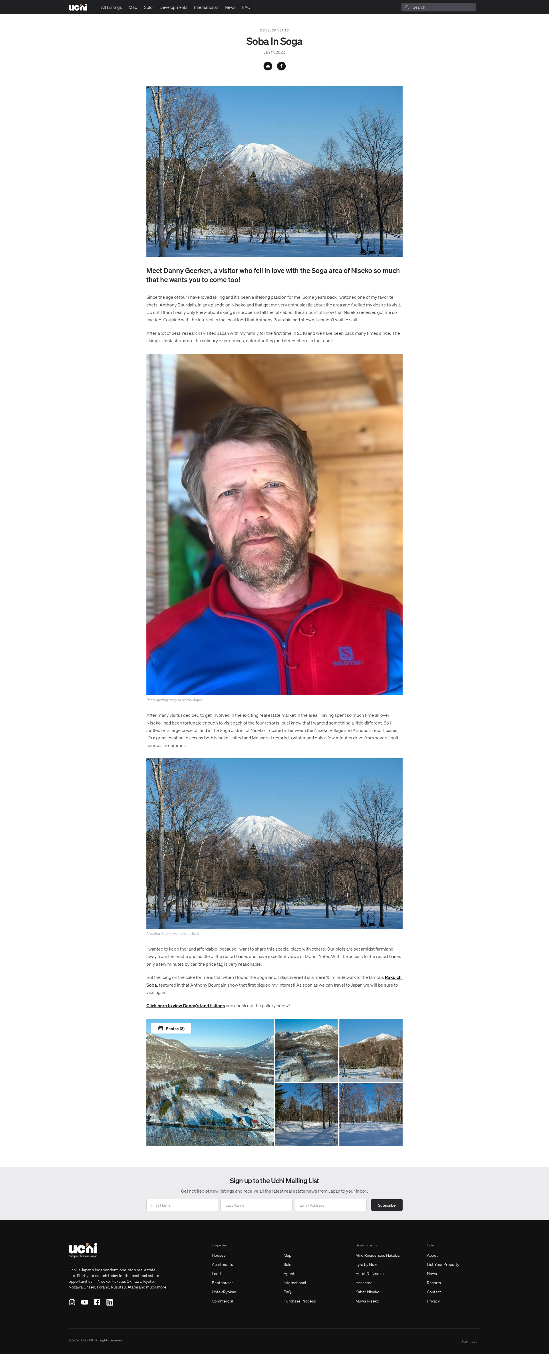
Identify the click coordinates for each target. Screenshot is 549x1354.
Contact (434, 1291)
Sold (148, 7)
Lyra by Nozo (367, 1264)
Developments (173, 7)
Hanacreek (365, 1282)
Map (133, 7)
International (206, 7)
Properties (219, 1245)
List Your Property (443, 1264)
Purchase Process (300, 1300)
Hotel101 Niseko (369, 1273)
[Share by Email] (267, 66)
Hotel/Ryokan (224, 1291)
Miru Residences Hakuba (377, 1255)
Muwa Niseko (367, 1300)
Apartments (222, 1264)
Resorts (434, 1282)
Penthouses (223, 1282)
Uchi (430, 1245)
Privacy (433, 1300)
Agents (290, 1273)
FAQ (246, 7)
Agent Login (471, 1341)
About (432, 1255)
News (230, 7)
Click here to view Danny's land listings (185, 1005)
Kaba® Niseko (367, 1291)
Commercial (222, 1300)
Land (216, 1273)
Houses (219, 1255)
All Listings (111, 7)
